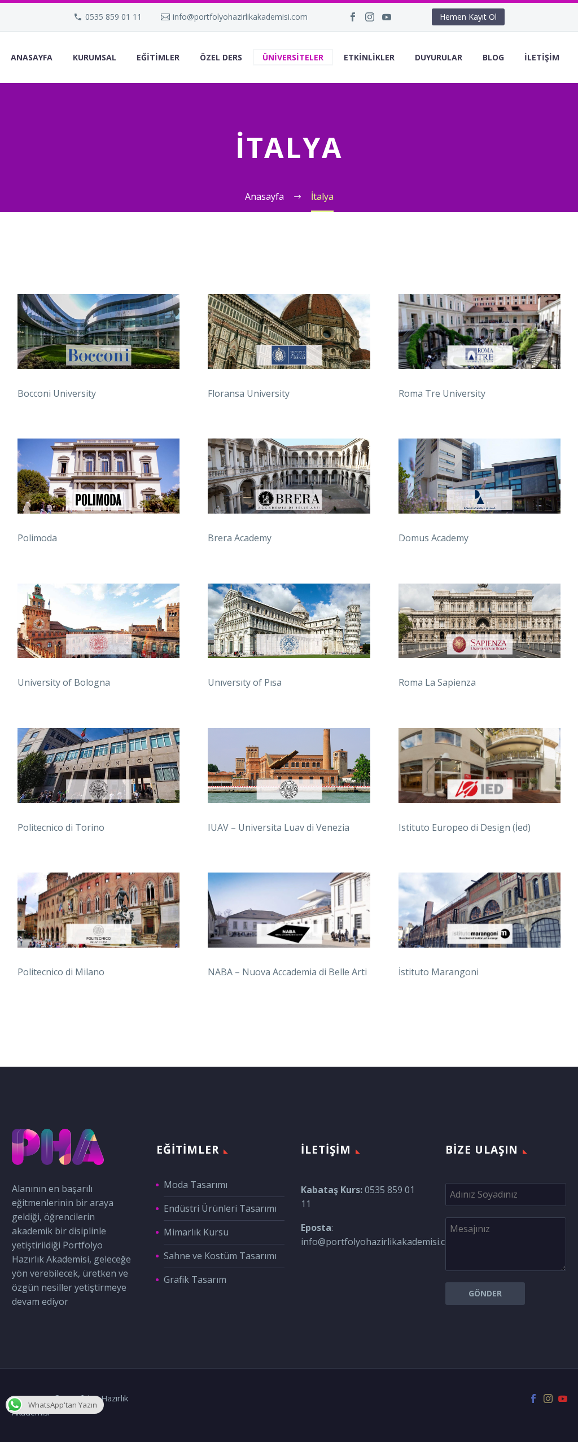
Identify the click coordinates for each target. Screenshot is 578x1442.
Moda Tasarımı (195, 1184)
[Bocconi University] (98, 331)
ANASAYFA (31, 57)
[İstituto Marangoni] (480, 910)
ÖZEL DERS (221, 57)
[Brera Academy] (289, 476)
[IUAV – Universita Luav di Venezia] (289, 765)
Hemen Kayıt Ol (468, 16)
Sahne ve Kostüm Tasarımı (220, 1256)
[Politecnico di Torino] (98, 765)
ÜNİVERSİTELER (292, 57)
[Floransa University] (289, 331)
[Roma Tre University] (480, 331)
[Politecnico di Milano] (98, 910)
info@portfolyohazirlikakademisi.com (240, 16)
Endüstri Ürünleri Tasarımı (220, 1208)
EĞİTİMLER (158, 57)
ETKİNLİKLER (369, 57)
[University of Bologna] (98, 621)
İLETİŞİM (541, 57)
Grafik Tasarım (195, 1279)
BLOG (493, 57)
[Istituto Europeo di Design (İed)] (480, 765)
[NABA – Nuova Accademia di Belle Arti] (289, 910)
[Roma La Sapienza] (480, 621)
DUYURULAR (438, 57)
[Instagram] (369, 16)
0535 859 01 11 (113, 16)
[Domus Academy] (480, 476)
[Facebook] (352, 16)
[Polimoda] (98, 476)
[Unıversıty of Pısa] (289, 621)
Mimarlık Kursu (196, 1232)
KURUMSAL (94, 57)
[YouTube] (386, 16)
